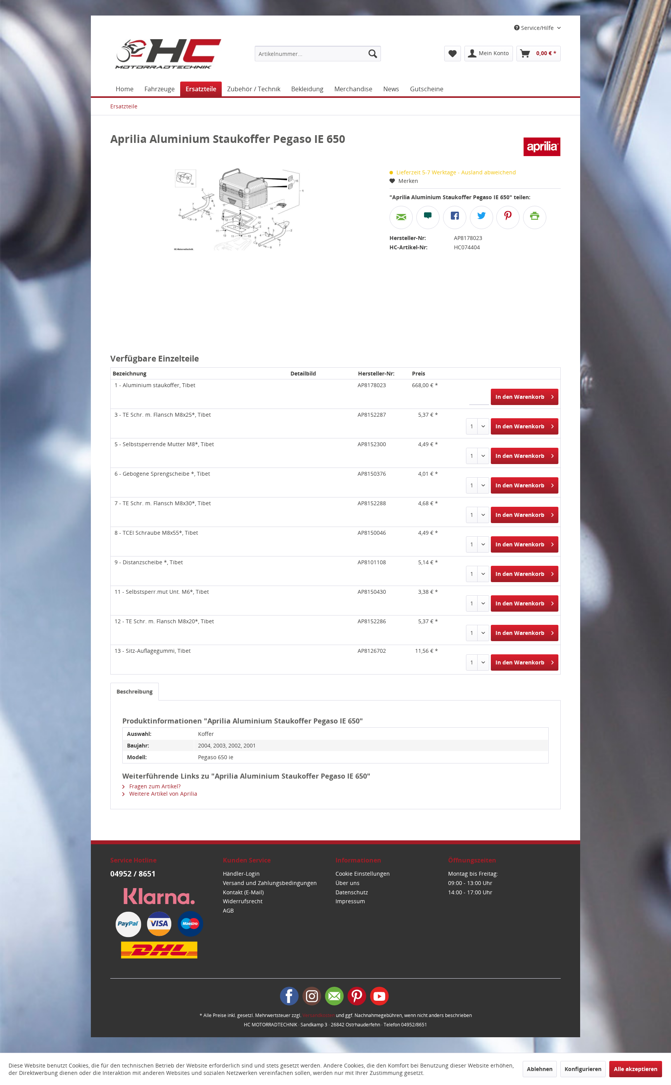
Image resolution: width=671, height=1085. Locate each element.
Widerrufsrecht (242, 901)
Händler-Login (241, 873)
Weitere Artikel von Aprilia (162, 793)
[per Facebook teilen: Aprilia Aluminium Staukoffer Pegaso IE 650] (454, 217)
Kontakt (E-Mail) (243, 892)
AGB (228, 910)
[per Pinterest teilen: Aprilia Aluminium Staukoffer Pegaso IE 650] (508, 217)
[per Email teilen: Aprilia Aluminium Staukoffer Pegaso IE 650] (401, 217)
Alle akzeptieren (635, 1069)
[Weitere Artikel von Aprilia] (542, 146)
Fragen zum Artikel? (154, 786)
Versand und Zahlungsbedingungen (270, 883)
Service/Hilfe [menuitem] (537, 27)
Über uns (348, 883)
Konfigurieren (583, 1069)
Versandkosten (318, 1015)
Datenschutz (352, 892)
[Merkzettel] (452, 53)
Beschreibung (134, 691)
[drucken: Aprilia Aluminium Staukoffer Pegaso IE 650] (534, 217)
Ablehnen (540, 1069)
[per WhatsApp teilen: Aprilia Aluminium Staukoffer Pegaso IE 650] (428, 217)
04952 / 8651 (133, 874)
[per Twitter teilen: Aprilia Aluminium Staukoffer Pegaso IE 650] (481, 217)
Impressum (350, 901)
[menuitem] (318, 53)
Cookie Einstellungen (363, 873)
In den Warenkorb (519, 396)
